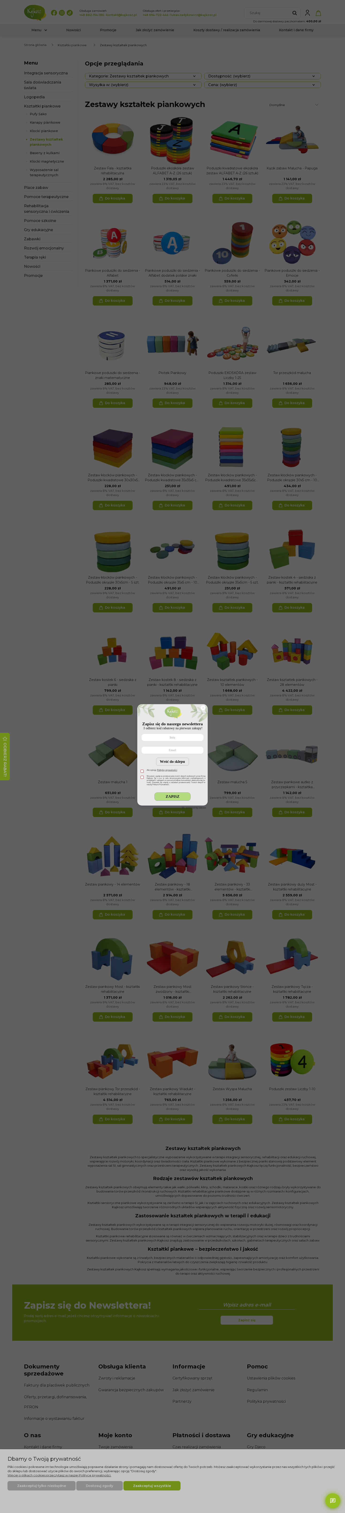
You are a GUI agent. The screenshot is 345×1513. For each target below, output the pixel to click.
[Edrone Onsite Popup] (172, 756)
